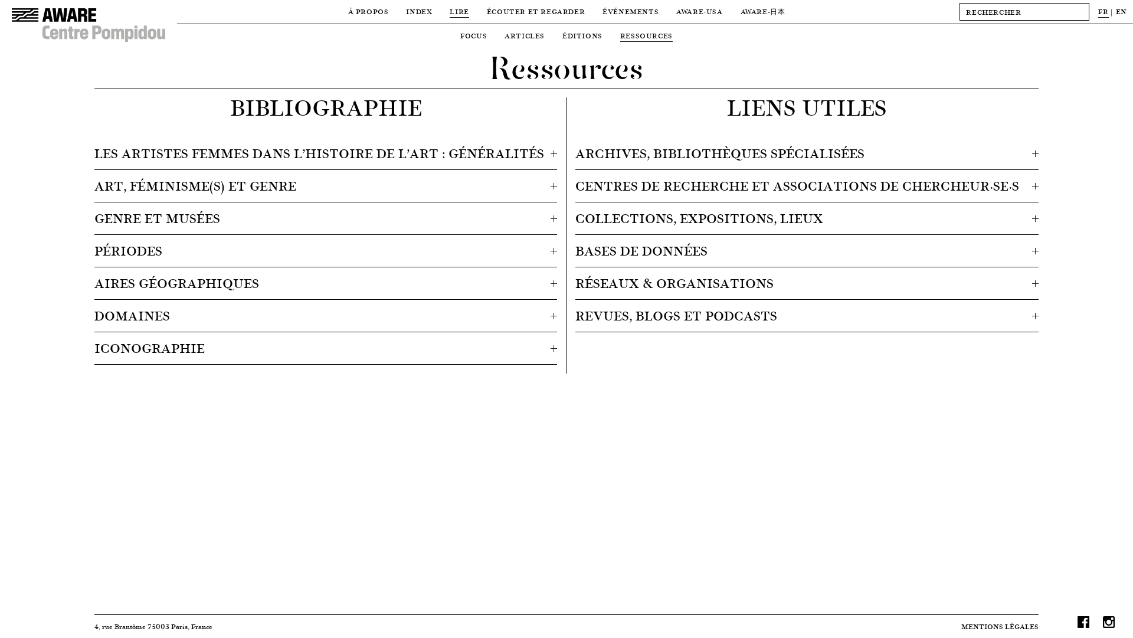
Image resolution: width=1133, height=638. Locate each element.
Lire (459, 11)
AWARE (763, 11)
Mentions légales (1000, 626)
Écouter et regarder (536, 11)
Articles (525, 35)
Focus (473, 35)
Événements (630, 11)
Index (419, 11)
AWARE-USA (699, 11)
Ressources (646, 35)
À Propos (368, 11)
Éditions (582, 35)
